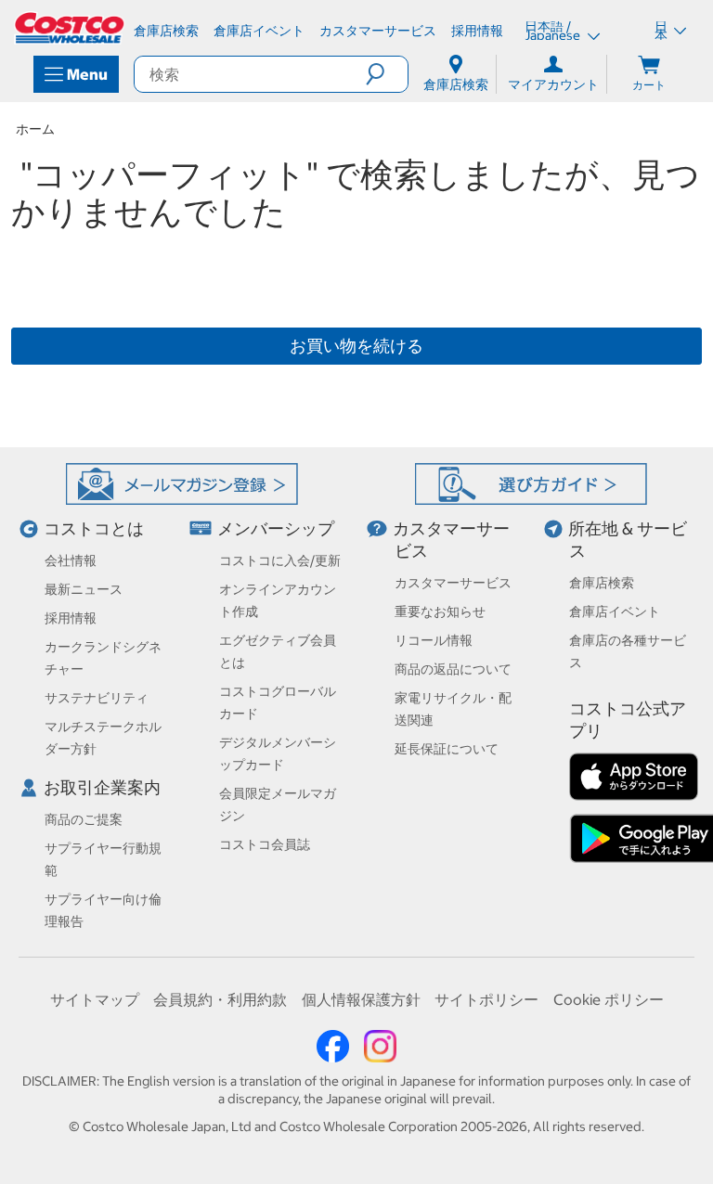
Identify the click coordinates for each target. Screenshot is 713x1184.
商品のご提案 (84, 819)
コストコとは (94, 528)
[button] (387, 74)
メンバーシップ (275, 528)
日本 (661, 30)
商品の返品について (453, 669)
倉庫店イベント (614, 611)
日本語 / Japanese (554, 30)
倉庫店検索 (601, 582)
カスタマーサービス (453, 582)
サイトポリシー (486, 999)
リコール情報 (434, 640)
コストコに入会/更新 (280, 560)
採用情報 (71, 618)
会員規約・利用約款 (220, 999)
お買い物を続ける (356, 345)
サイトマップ (94, 999)
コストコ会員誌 (264, 844)
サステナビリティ (97, 697)
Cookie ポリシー (608, 999)
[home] (70, 28)
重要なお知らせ (440, 611)
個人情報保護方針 (361, 999)
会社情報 (71, 560)
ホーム (35, 129)
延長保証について (447, 748)
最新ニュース (84, 589)
